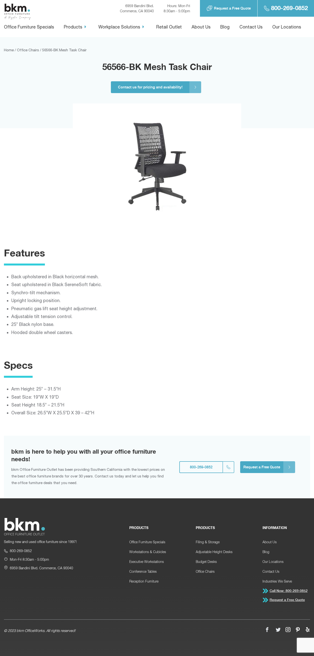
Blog (225, 26)
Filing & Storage (208, 541)
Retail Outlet (169, 26)
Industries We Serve (277, 581)
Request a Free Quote (232, 8)
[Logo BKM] (24, 527)
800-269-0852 (289, 8)
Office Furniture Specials (29, 26)
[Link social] (268, 630)
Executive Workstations (146, 561)
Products (73, 26)
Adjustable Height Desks (214, 551)
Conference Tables (143, 571)
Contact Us (250, 26)
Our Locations (286, 26)
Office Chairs (205, 571)
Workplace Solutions (119, 26)
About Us (201, 26)
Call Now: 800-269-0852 (289, 590)
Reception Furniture (143, 581)
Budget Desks (206, 561)
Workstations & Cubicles (147, 551)
